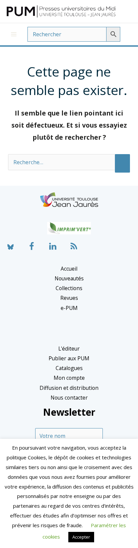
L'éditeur (69, 348)
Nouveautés (69, 278)
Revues (69, 298)
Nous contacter (69, 397)
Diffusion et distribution (69, 388)
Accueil (69, 268)
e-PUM (69, 308)
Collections (69, 288)
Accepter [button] (81, 537)
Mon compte (69, 377)
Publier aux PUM (69, 358)
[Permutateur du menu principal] (14, 34)
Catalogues (69, 368)
